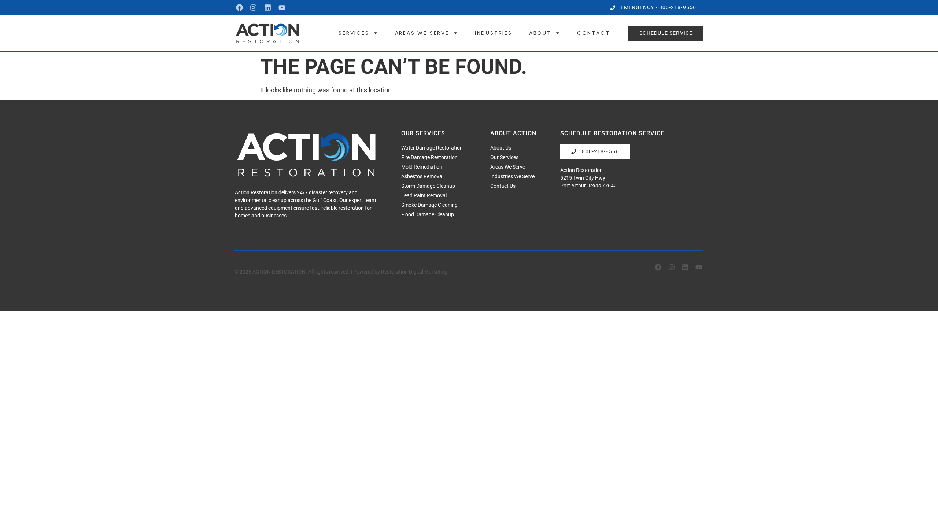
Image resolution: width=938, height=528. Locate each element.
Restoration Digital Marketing (414, 272)
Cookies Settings (533, 278)
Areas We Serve (422, 33)
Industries (493, 33)
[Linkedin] (268, 7)
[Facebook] (239, 7)
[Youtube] (282, 7)
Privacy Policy (528, 265)
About (540, 33)
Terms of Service (530, 272)
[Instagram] (254, 7)
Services (354, 33)
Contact (593, 33)
